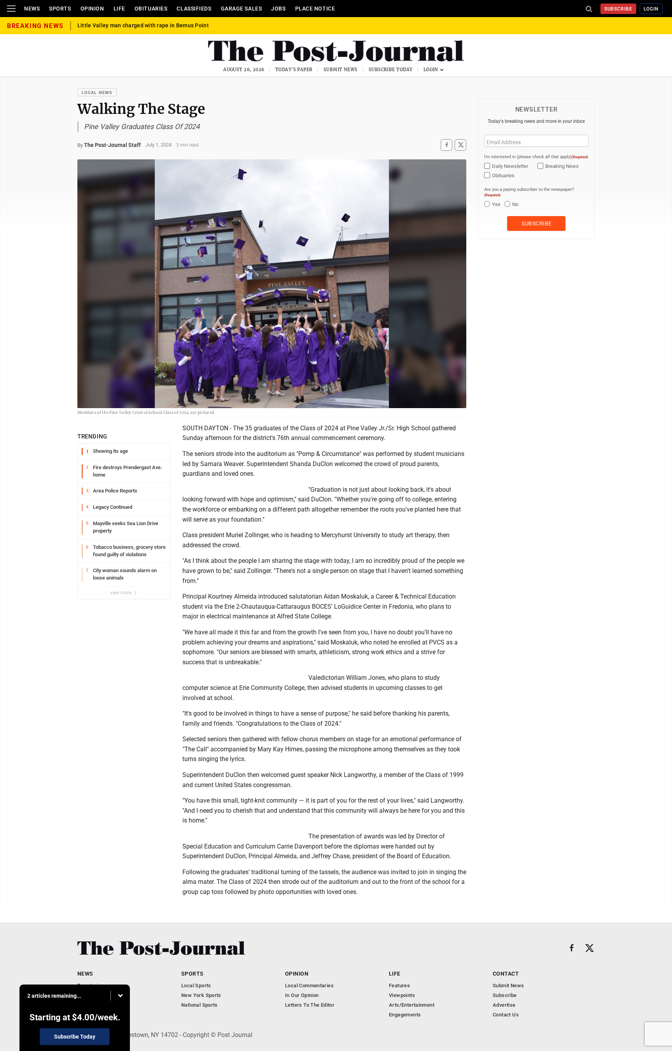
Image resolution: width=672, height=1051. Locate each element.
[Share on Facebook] (446, 144)
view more (121, 592)
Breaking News (562, 166)
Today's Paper (294, 69)
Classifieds (194, 8)
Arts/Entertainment (411, 1005)
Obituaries (151, 8)
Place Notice (315, 8)
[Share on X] (460, 144)
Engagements (405, 1015)
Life (119, 8)
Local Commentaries (309, 985)
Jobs (278, 8)
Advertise (504, 1005)
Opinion (92, 8)
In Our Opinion (301, 995)
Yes (496, 204)
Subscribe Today (391, 69)
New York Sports (201, 995)
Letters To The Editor (309, 1005)
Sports (60, 8)
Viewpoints (402, 995)
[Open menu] (11, 9)
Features (399, 985)
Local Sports (196, 985)
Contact (506, 974)
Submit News (341, 69)
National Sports (199, 1005)
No (515, 204)
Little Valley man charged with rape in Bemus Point (143, 26)
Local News (97, 92)
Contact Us (506, 1015)
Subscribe (618, 9)
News (32, 8)
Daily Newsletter (510, 166)
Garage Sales (241, 8)
